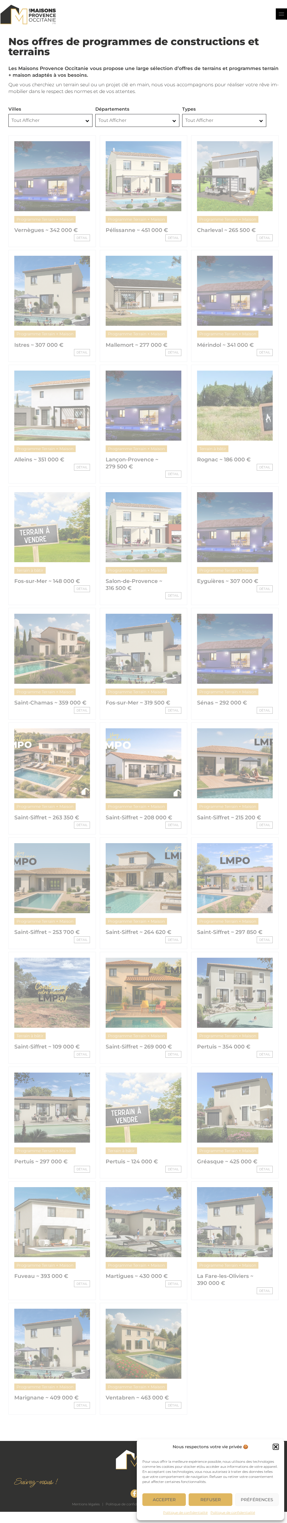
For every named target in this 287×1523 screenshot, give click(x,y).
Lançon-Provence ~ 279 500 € (132, 463)
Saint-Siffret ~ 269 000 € (139, 1046)
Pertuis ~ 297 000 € (41, 1161)
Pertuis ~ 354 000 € (223, 1046)
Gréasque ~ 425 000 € (227, 1161)
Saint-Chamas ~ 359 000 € (50, 702)
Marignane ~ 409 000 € (46, 1397)
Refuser (210, 1499)
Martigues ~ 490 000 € (228, 1397)
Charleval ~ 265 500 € (226, 230)
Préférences (257, 1499)
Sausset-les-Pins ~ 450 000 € (39, 1516)
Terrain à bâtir (212, 448)
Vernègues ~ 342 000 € (46, 230)
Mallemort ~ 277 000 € (136, 345)
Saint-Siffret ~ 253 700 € (47, 932)
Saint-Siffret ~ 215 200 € (229, 817)
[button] (276, 1447)
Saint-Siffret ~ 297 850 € (229, 932)
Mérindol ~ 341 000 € (225, 345)
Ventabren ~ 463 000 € (137, 1397)
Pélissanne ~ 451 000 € (137, 230)
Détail (82, 238)
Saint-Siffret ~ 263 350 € (46, 817)
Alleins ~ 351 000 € (39, 459)
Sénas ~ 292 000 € (222, 702)
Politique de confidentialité (185, 1512)
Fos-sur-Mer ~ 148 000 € (47, 581)
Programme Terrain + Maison (45, 219)
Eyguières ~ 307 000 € (227, 581)
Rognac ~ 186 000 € (224, 459)
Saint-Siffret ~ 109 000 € (47, 1046)
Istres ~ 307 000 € (38, 345)
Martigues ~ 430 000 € (137, 1276)
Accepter (164, 1499)
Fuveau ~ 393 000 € (41, 1276)
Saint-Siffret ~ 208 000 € (139, 817)
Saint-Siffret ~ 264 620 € (138, 932)
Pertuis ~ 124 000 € (132, 1161)
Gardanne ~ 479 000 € (136, 1512)
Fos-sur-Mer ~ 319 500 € (138, 702)
